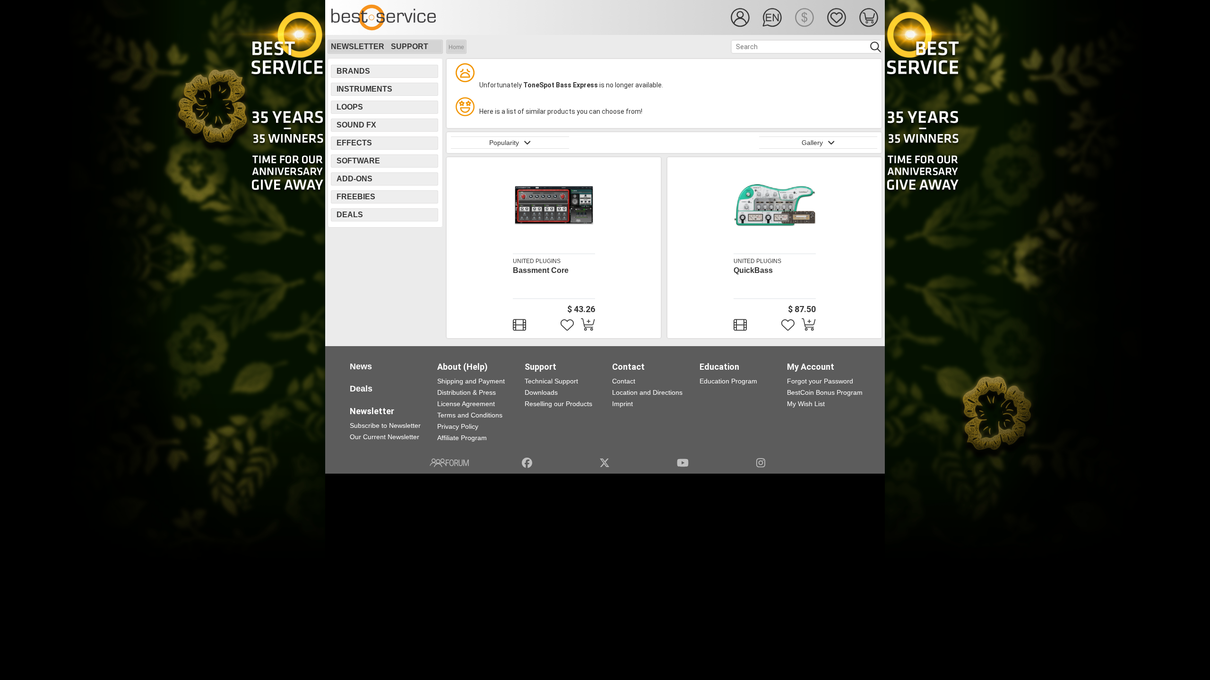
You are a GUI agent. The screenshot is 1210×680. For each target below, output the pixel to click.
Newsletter (357, 46)
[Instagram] (760, 463)
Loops (350, 107)
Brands (353, 71)
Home (456, 47)
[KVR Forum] (449, 463)
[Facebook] (527, 463)
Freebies (356, 197)
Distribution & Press (466, 392)
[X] (604, 463)
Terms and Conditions (469, 415)
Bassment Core (541, 270)
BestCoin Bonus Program (825, 392)
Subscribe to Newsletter (385, 425)
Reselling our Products (558, 404)
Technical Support (551, 381)
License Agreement (466, 404)
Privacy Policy (457, 426)
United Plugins (537, 261)
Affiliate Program (462, 438)
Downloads (541, 392)
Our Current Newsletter (384, 437)
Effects (354, 143)
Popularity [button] (504, 142)
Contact (623, 381)
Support (409, 46)
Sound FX (356, 125)
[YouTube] (683, 463)
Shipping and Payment (471, 381)
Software (358, 161)
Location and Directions (647, 392)
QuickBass (753, 270)
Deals (350, 215)
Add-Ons (354, 179)
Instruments (364, 89)
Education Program (728, 381)
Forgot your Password (820, 381)
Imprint (622, 404)
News (361, 366)
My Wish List (806, 404)
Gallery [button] (812, 142)
